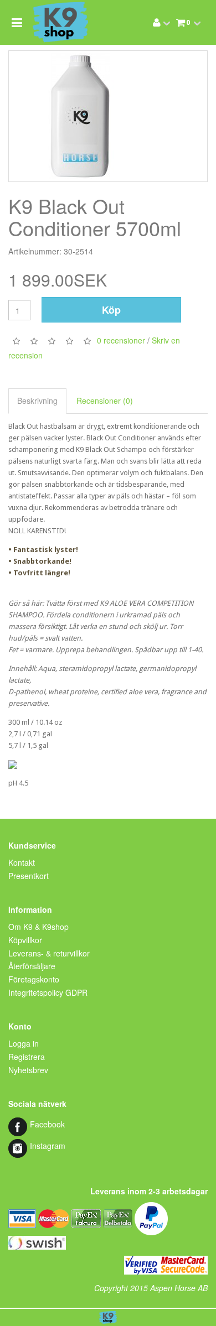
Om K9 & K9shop (38, 926)
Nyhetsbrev (28, 1069)
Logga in (23, 1043)
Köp (111, 310)
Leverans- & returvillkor (49, 953)
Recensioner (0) (104, 400)
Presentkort (28, 875)
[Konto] (157, 22)
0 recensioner (121, 340)
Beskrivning (37, 400)
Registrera (26, 1056)
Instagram (47, 1145)
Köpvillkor (25, 939)
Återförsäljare (31, 965)
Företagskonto (33, 979)
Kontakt (21, 862)
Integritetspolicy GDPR (48, 992)
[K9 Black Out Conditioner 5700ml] (108, 116)
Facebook (47, 1124)
